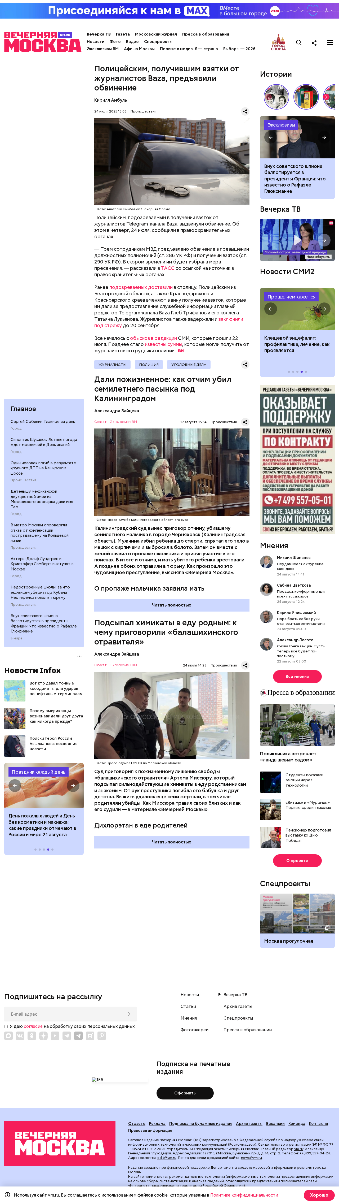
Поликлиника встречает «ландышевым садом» (288, 757)
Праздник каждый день (38, 772)
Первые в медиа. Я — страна (189, 48)
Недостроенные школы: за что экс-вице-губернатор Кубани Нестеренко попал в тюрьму (40, 592)
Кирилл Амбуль (110, 100)
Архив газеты (238, 1006)
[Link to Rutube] (90, 1036)
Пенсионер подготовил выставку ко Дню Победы (308, 835)
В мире (17, 638)
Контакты (318, 1123)
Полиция (149, 364)
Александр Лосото (295, 640)
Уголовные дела (188, 364)
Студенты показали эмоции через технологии (304, 780)
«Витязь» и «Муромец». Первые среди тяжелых (308, 805)
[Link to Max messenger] (8, 1036)
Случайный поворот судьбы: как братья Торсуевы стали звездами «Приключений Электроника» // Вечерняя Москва (276, 97)
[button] (14, 785)
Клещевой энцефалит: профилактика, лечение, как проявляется (297, 309)
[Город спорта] (278, 42)
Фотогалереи (194, 1030)
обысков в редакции (153, 338)
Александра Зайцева (116, 411)
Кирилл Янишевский (296, 612)
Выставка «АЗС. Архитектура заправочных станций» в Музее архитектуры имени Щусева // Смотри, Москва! (306, 97)
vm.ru (298, 1149)
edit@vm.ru (166, 1157)
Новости (95, 41)
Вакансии (275, 1123)
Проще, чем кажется (291, 297)
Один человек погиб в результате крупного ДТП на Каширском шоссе (43, 468)
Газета (123, 34)
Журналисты (112, 364)
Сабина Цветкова (294, 585)
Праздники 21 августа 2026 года (44, 785)
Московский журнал (156, 34)
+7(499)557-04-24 (315, 1153)
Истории (276, 74)
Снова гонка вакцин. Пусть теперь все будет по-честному (301, 651)
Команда (296, 1123)
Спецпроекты (158, 41)
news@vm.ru (251, 1157)
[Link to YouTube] (55, 1036)
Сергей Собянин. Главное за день (43, 421)
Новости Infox (32, 670)
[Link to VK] (20, 1036)
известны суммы (163, 344)
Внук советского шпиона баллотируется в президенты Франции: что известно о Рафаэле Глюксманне (44, 623)
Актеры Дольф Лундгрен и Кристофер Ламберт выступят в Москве (42, 564)
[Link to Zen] (43, 1036)
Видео (132, 41)
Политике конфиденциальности (244, 1195)
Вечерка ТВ (99, 34)
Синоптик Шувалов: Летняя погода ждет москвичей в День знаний (44, 442)
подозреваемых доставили (141, 287)
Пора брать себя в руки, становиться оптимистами (301, 621)
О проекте (297, 860)
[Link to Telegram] (67, 1036)
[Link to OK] (32, 1036)
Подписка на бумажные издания (200, 1123)
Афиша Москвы (139, 48)
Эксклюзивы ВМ (103, 48)
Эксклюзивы (281, 125)
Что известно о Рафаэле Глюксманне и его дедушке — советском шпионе (297, 137)
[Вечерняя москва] (59, 1143)
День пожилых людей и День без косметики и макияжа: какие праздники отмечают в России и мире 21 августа (42, 825)
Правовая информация (150, 1130)
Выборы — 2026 (239, 48)
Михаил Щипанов (294, 558)
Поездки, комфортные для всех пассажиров (301, 594)
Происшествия (24, 480)
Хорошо (319, 1195)
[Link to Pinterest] (101, 1036)
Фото (115, 41)
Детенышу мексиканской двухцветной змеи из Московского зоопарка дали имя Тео (42, 499)
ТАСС (168, 268)
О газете (136, 1123)
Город (16, 428)
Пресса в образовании (205, 34)
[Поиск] (299, 43)
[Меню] (330, 43)
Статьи (188, 1006)
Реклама (157, 1123)
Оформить (185, 1093)
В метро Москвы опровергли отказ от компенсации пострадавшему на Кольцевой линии (40, 532)
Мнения (274, 545)
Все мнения (297, 676)
